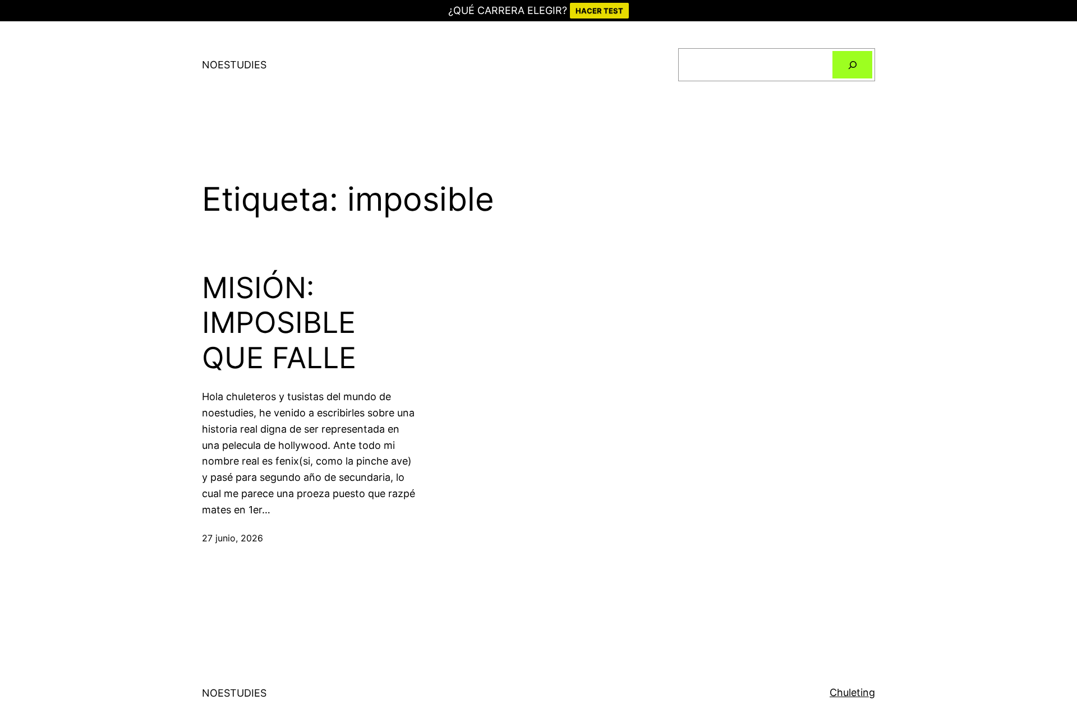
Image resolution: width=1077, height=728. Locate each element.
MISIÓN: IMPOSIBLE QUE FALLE (279, 323)
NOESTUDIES (234, 65)
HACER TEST (599, 10)
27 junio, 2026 (232, 538)
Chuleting (852, 692)
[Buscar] (852, 64)
